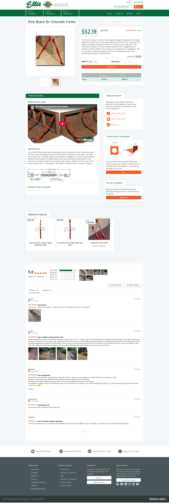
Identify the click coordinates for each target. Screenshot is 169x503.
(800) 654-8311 (138, 2)
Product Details (40, 237)
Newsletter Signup (128, 480)
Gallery (34, 485)
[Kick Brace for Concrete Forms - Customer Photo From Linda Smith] (89, 272)
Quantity (115, 62)
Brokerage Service (38, 489)
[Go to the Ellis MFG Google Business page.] (117, 484)
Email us (99, 478)
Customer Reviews (38, 482)
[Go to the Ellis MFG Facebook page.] (121, 484)
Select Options (99, 236)
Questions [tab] (45, 290)
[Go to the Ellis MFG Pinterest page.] (137, 484)
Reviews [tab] (32, 290)
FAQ (62, 476)
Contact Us (119, 13)
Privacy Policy (66, 485)
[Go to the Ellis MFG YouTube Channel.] (133, 484)
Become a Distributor (69, 479)
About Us (34, 476)
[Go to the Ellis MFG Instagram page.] (129, 484)
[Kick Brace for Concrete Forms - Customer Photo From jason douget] (82, 272)
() (139, 7)
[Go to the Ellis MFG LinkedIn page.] (126, 484)
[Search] (116, 7)
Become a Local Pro (68, 473)
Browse (67, 12)
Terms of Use (66, 482)
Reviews (130, 13)
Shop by (32, 12)
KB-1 (29, 190)
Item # (84, 62)
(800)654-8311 (99, 482)
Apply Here (123, 198)
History (109, 13)
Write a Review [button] (134, 285)
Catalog (34, 473)
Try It (123, 172)
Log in (128, 2)
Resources (35, 469)
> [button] (89, 431)
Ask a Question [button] (116, 285)
